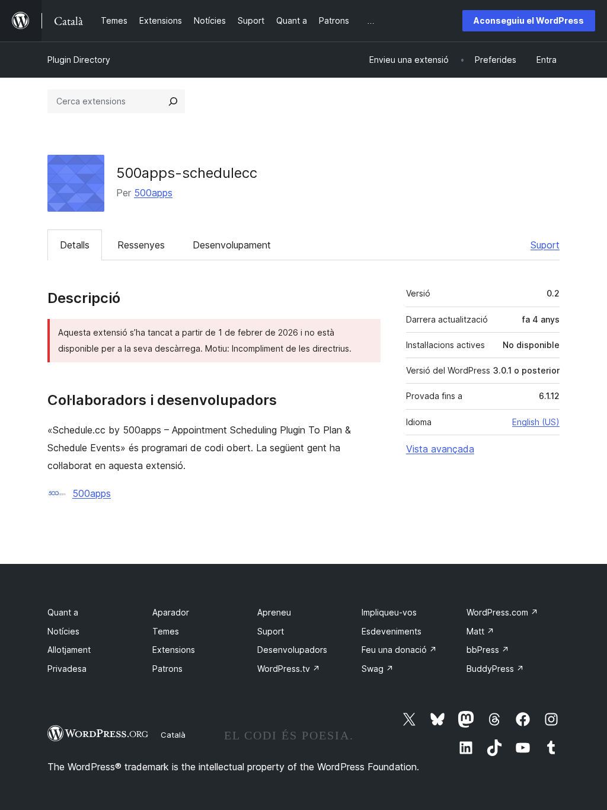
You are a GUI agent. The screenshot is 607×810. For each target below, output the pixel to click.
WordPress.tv (288, 669)
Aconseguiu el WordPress (529, 20)
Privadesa (67, 669)
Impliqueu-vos (389, 612)
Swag (378, 669)
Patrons (167, 669)
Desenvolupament (232, 245)
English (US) (536, 422)
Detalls (75, 245)
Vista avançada (440, 449)
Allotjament (69, 650)
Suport (545, 245)
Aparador (170, 612)
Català (173, 734)
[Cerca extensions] (173, 101)
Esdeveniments (391, 631)
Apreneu (274, 612)
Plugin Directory (78, 60)
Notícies (63, 631)
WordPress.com (502, 612)
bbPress (488, 650)
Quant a (62, 612)
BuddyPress (495, 669)
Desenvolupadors (292, 650)
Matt (480, 631)
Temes (165, 631)
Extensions (173, 650)
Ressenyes (141, 245)
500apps (153, 193)
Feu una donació (399, 650)
